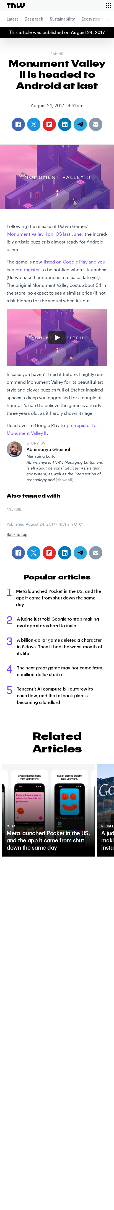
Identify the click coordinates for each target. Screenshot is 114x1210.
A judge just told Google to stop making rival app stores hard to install (58, 622)
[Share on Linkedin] (64, 552)
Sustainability (62, 18)
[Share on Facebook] (18, 552)
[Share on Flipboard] (49, 552)
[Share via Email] (95, 552)
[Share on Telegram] (80, 552)
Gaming (57, 54)
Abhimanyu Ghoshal (48, 449)
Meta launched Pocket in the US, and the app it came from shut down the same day (58, 597)
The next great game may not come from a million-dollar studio (59, 671)
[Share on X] (33, 552)
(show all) (65, 479)
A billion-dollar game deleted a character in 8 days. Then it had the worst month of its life (59, 646)
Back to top (17, 534)
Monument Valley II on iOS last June (44, 234)
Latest (12, 18)
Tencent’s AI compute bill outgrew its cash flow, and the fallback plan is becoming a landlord (55, 695)
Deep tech (34, 18)
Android (14, 509)
